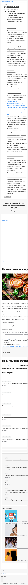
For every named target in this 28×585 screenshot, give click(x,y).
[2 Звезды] (11, 340)
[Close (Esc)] (1, 576)
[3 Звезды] (18, 340)
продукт (23, 334)
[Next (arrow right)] (2, 579)
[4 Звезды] (24, 340)
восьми (9, 334)
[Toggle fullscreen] (4, 576)
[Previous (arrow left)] (1, 579)
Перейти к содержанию (7, 1)
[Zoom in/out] (6, 576)
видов (6, 334)
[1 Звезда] (5, 340)
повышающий (18, 334)
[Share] (2, 576)
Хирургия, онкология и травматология (12, 261)
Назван (13, 334)
